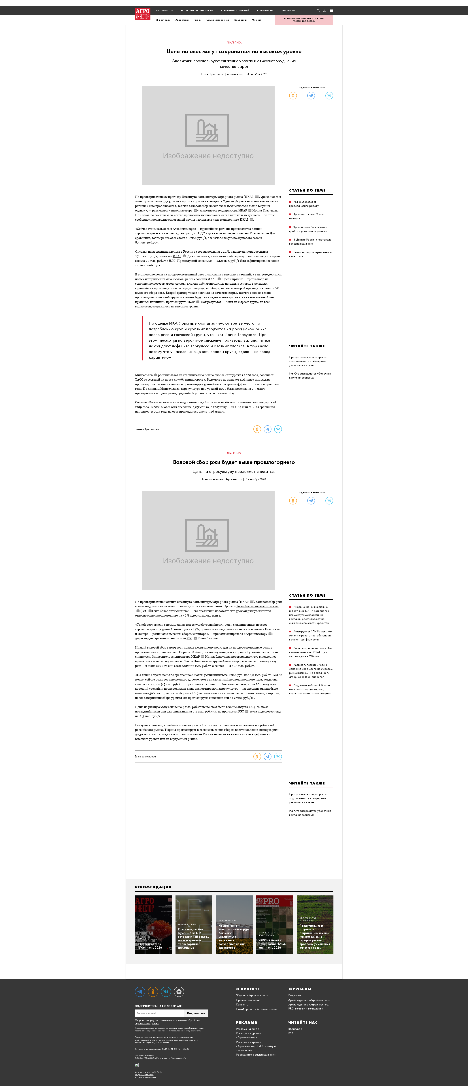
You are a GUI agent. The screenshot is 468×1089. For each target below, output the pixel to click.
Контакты (242, 1004)
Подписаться (196, 1013)
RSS (290, 1033)
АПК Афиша (288, 10)
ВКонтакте (295, 1029)
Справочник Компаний (235, 10)
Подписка (294, 995)
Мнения (256, 19)
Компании (240, 19)
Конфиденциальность (144, 1074)
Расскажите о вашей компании (255, 1054)
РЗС (144, 611)
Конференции (265, 10)
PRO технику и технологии (197, 10)
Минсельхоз (144, 375)
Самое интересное (217, 19)
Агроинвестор (164, 10)
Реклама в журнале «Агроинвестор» (248, 1035)
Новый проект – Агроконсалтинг (256, 1009)
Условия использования (145, 1077)
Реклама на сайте (247, 1029)
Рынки (197, 19)
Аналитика (182, 19)
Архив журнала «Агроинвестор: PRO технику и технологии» (308, 1006)
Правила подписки (248, 1000)
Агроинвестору (181, 210)
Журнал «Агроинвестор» (252, 995)
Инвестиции (163, 19)
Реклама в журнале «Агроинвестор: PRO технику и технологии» (256, 1046)
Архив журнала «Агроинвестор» (309, 1000)
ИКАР (249, 196)
